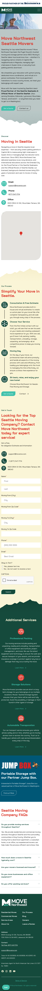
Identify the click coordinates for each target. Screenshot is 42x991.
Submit (8, 592)
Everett (14, 99)
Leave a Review (28, 924)
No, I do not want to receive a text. (17, 569)
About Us (5, 924)
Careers (25, 920)
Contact (22, 394)
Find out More (9, 793)
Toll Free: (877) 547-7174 (9, 945)
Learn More (19, 668)
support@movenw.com (17, 185)
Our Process (27, 912)
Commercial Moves (9, 916)
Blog (24, 916)
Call (6, 987)
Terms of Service (21, 981)
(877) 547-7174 (14, 194)
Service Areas (7, 920)
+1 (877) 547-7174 (15, 461)
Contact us (23, 108)
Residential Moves (8, 912)
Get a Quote (8, 108)
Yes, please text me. (12, 566)
